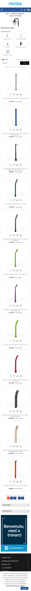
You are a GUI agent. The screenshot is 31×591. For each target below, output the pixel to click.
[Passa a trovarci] (14, 533)
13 (19, 498)
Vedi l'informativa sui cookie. (15, 585)
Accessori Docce (21, 47)
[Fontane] (8, 44)
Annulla (23, 498)
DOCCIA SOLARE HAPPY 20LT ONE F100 (15, 274)
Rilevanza (11, 63)
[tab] (3, 59)
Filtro (24, 63)
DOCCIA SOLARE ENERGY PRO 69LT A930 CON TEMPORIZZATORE (15, 451)
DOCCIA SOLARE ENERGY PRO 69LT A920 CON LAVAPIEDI (15, 415)
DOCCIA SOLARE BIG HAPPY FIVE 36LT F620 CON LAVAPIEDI (15, 134)
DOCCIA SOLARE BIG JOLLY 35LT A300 (15, 485)
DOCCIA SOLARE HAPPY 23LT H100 (15, 204)
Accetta (24, 588)
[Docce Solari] (8, 36)
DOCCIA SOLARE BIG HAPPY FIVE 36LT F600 (15, 98)
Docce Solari (7, 39)
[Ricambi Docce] (8, 51)
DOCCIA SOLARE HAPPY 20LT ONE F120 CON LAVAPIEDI (15, 310)
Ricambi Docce (7, 55)
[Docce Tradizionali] (21, 36)
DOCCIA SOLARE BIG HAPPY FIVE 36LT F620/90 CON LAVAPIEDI (15, 169)
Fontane (7, 47)
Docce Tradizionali (21, 39)
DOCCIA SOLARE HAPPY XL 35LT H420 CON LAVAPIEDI (15, 380)
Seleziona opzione (10, 94)
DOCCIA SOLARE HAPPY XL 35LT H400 (15, 344)
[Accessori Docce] (21, 44)
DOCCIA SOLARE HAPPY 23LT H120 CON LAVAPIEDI (15, 240)
